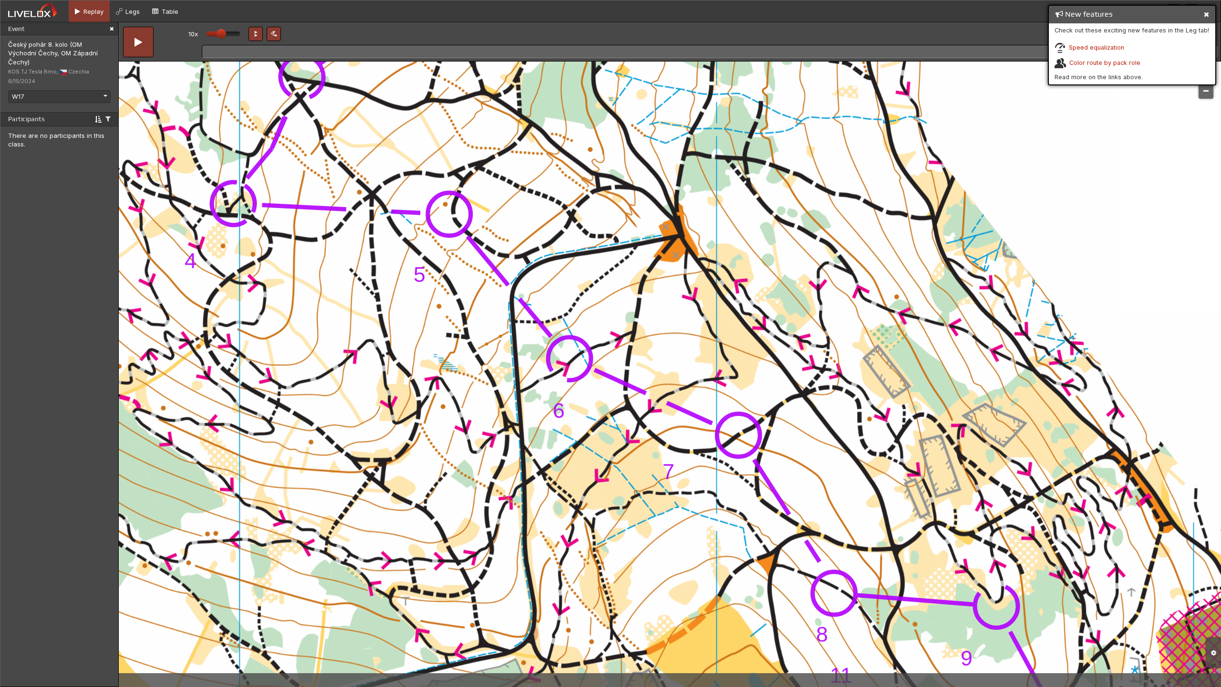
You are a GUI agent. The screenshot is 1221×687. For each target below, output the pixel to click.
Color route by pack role (1104, 62)
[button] (255, 34)
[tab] (89, 11)
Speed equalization (1096, 47)
